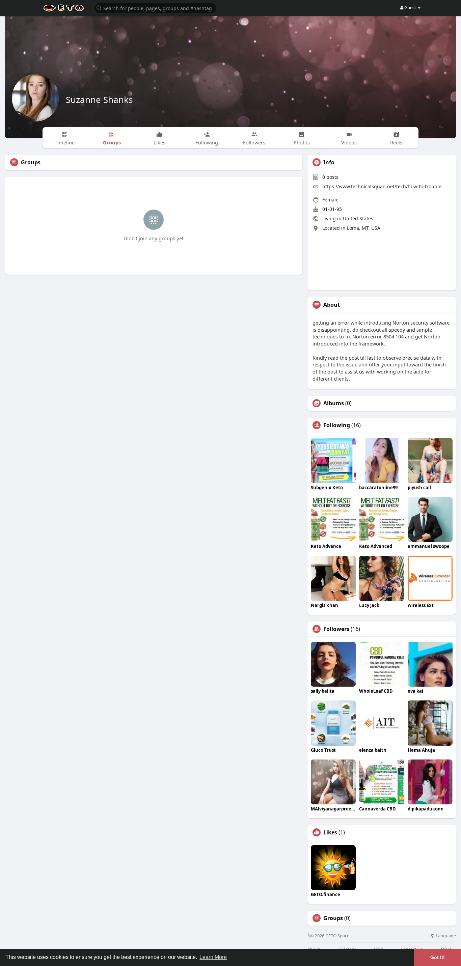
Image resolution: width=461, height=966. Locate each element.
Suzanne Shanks (99, 99)
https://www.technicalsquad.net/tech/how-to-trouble (381, 186)
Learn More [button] (213, 957)
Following (336, 425)
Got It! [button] (437, 957)
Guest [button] (410, 7)
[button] (155, 7)
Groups (333, 918)
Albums (333, 403)
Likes (330, 832)
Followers (336, 629)
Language (445, 936)
